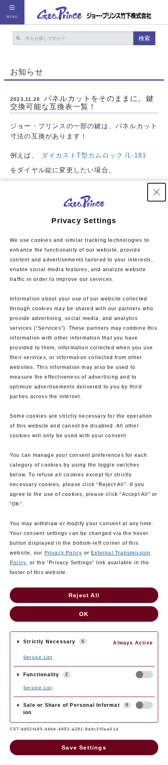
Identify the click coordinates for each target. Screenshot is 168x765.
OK (83, 614)
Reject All (84, 595)
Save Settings (84, 747)
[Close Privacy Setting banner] (157, 192)
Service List (37, 657)
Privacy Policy (63, 553)
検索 (144, 38)
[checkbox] (144, 674)
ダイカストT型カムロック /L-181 (94, 155)
